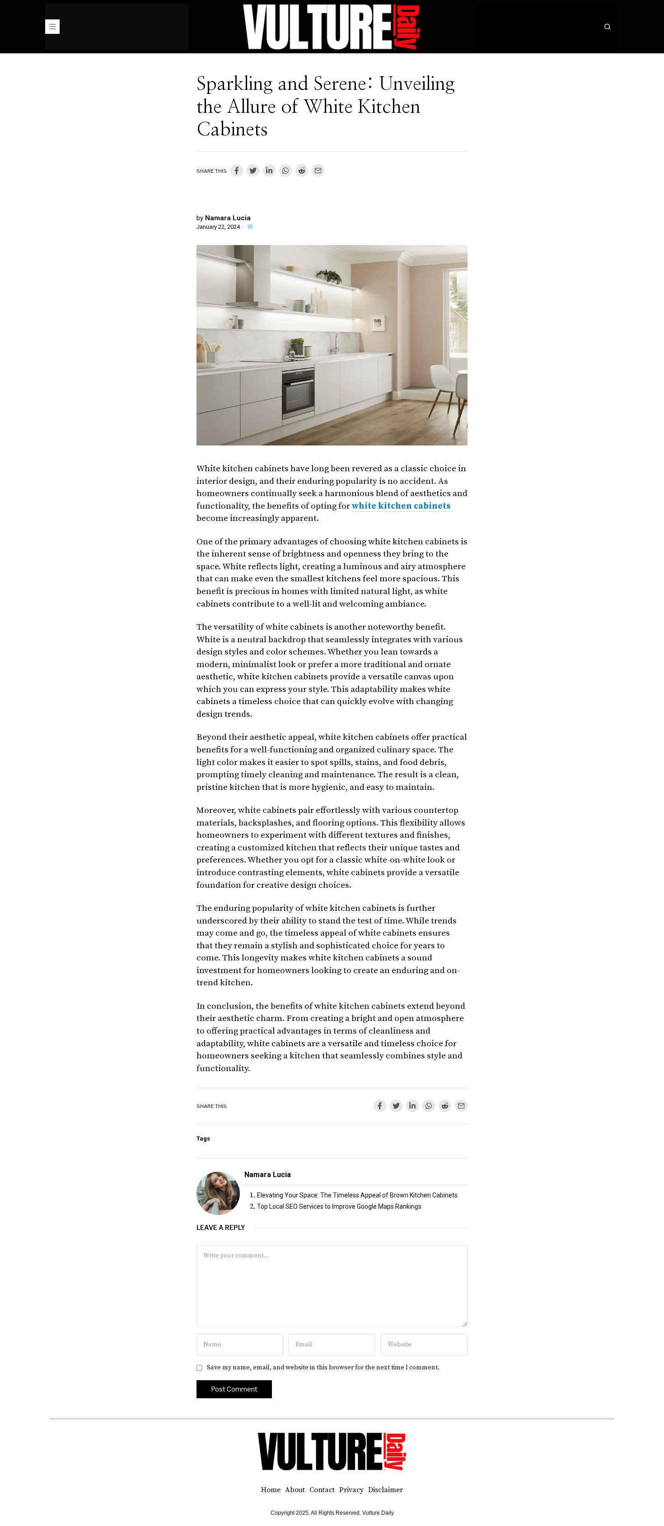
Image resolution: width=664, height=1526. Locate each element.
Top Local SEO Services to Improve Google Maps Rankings (339, 1206)
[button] (607, 27)
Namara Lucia (228, 218)
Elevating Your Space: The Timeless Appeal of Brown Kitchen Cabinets (357, 1195)
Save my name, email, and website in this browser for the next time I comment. (323, 1368)
